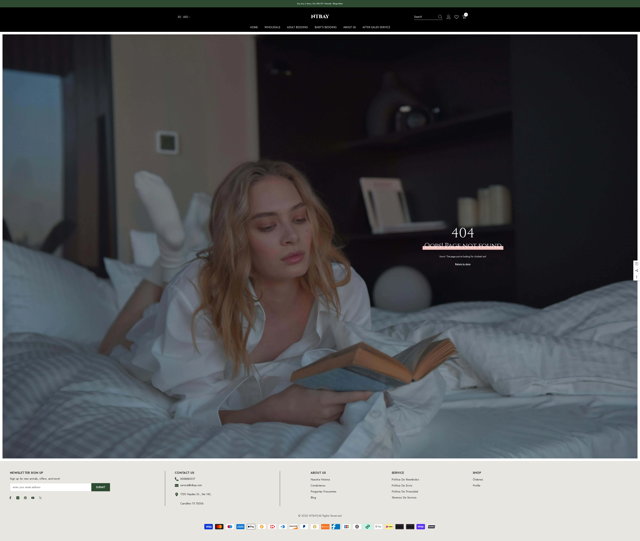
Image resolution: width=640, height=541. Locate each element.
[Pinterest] (25, 497)
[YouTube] (32, 497)
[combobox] (425, 17)
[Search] (428, 17)
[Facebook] (10, 497)
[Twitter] (40, 497)
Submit (100, 487)
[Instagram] (17, 497)
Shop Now (338, 3)
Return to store (462, 263)
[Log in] (449, 17)
